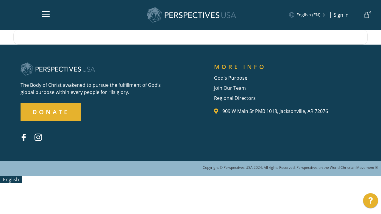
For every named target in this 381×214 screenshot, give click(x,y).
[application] (370, 202)
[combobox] (11, 179)
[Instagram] (38, 137)
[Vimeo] (52, 132)
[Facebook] (23, 137)
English (11, 179)
